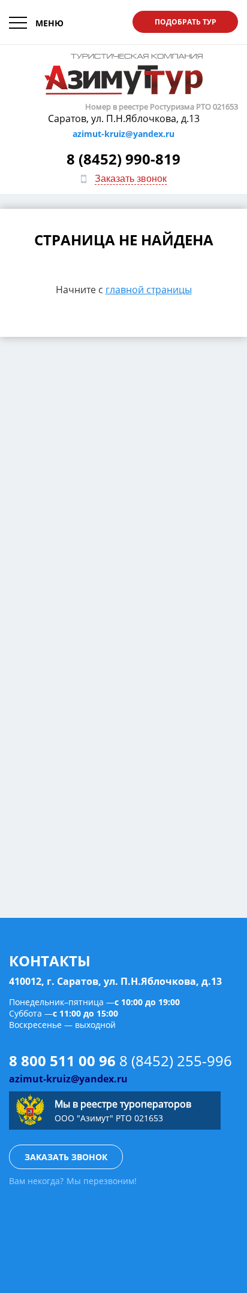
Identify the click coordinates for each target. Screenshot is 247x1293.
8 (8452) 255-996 (175, 1060)
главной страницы (149, 289)
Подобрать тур (185, 22)
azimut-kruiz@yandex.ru (123, 133)
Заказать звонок (131, 179)
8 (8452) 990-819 (123, 159)
